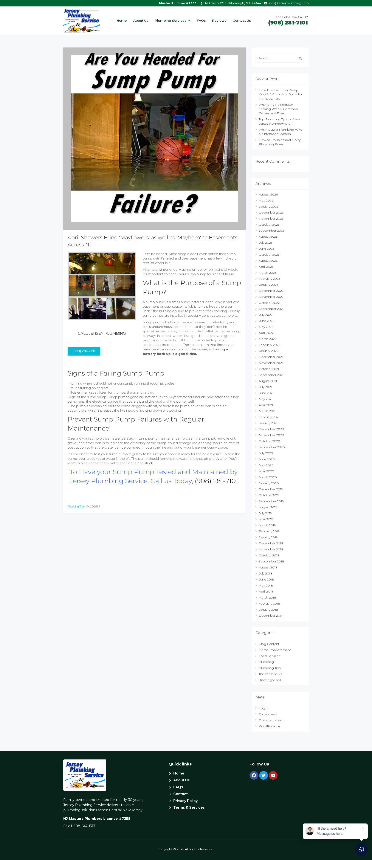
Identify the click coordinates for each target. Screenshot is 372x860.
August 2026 (268, 194)
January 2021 (268, 423)
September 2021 (271, 375)
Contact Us (242, 20)
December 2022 (271, 291)
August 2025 (268, 236)
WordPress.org (270, 726)
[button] (173, 20)
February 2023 (269, 279)
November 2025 (271, 218)
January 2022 (268, 351)
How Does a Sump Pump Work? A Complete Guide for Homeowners (280, 94)
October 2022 (269, 303)
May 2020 (266, 465)
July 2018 (265, 573)
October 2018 (269, 555)
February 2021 (269, 417)
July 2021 (265, 387)
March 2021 (267, 411)
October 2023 (269, 255)
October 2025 (269, 224)
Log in (263, 708)
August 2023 (268, 261)
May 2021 (266, 399)
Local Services (269, 656)
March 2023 (267, 273)
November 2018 (271, 549)
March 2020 (268, 477)
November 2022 (271, 297)
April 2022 (266, 333)
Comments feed (271, 720)
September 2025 (271, 230)
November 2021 (271, 363)
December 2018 (271, 543)
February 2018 (269, 603)
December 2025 (271, 212)
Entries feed (268, 714)
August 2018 (268, 567)
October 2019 (269, 495)
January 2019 (268, 537)
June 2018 (266, 579)
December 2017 (271, 615)
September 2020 (272, 447)
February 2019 (269, 531)
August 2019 (268, 507)
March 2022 (267, 339)
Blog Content (269, 644)
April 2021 (266, 405)
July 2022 (266, 315)
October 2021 (269, 369)
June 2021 (266, 393)
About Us (140, 20)
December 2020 (271, 429)
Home (122, 20)
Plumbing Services (170, 20)
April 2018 (266, 591)
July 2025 (265, 242)
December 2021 (271, 357)
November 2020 (271, 435)
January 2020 (269, 483)
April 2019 (266, 519)
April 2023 (266, 267)
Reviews (219, 20)
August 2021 (268, 381)
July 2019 (265, 513)
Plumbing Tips (76, 506)
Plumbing (266, 662)
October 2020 (269, 441)
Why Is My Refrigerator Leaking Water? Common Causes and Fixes (278, 109)
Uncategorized (270, 680)
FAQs (201, 20)
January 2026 (268, 206)
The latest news (270, 674)
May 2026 (266, 200)
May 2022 (266, 327)
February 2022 (269, 345)
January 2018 (268, 609)
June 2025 (266, 249)
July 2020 (266, 453)
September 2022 (271, 309)
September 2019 (271, 501)
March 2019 (267, 525)
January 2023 (268, 285)
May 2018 (266, 585)
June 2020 (267, 459)
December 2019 (271, 489)
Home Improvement (275, 650)
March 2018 (267, 597)
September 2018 (271, 561)
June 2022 (266, 321)
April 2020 (266, 471)
